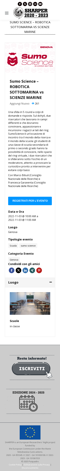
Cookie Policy (15, 464)
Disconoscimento (30, 467)
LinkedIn (25, 270)
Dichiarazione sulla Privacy (37, 464)
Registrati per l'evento (30, 200)
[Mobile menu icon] (7, 13)
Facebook (11, 270)
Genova (12, 232)
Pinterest (39, 270)
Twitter (18, 270)
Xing (32, 270)
